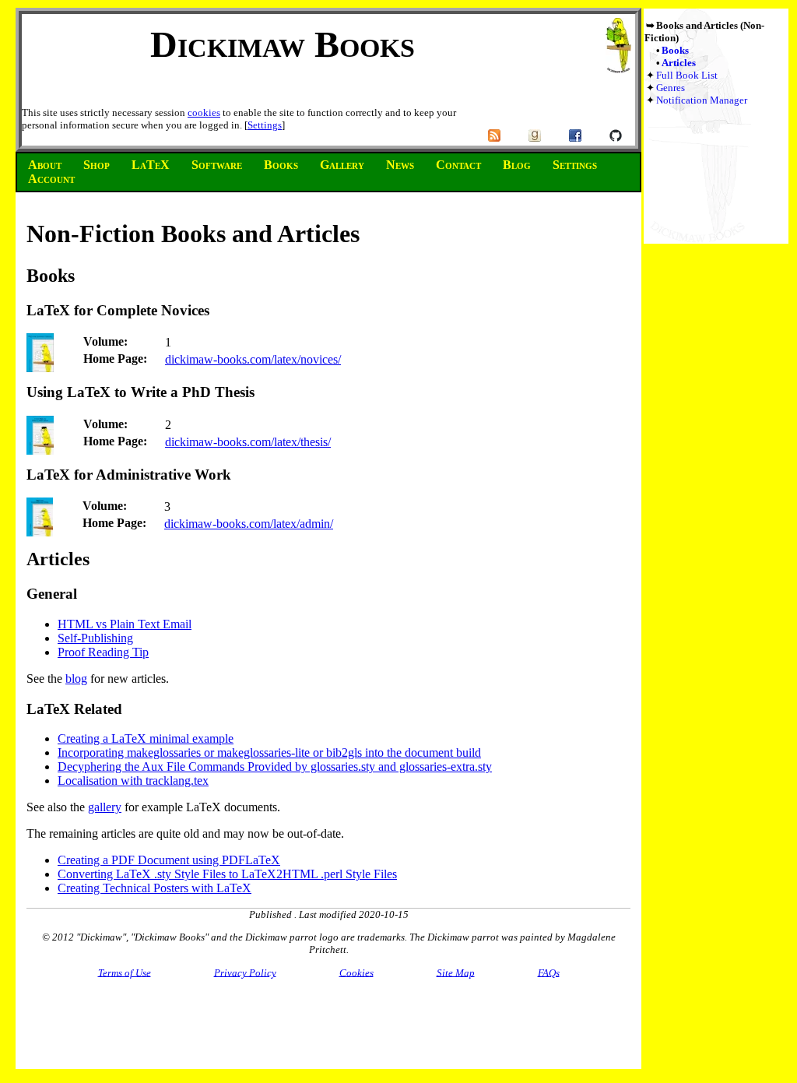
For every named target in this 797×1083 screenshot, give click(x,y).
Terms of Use (124, 972)
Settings (265, 125)
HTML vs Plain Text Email (124, 624)
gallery (104, 807)
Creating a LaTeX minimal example (145, 738)
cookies (204, 112)
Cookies (356, 972)
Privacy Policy (245, 972)
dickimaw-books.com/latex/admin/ (248, 523)
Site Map (456, 972)
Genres (670, 87)
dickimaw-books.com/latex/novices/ (253, 359)
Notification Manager (701, 100)
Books (675, 50)
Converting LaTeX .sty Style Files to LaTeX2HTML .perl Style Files (227, 874)
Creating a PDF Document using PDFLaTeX (169, 860)
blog (76, 678)
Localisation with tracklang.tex (133, 780)
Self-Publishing (95, 638)
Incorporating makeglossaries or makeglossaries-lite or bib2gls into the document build (269, 752)
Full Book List (687, 75)
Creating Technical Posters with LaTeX (154, 888)
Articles (679, 63)
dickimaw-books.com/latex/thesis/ (248, 441)
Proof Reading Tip (103, 652)
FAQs (549, 972)
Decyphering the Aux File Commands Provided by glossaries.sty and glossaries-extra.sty (275, 766)
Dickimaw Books (282, 44)
